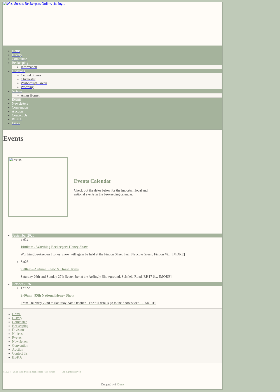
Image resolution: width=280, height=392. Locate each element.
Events (16, 337)
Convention (20, 345)
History (17, 318)
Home (16, 314)
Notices (17, 334)
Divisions (18, 330)
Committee (19, 322)
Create (120, 384)
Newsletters (20, 341)
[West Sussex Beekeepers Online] (112, 24)
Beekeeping (20, 326)
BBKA (17, 357)
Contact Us (20, 353)
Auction (17, 349)
